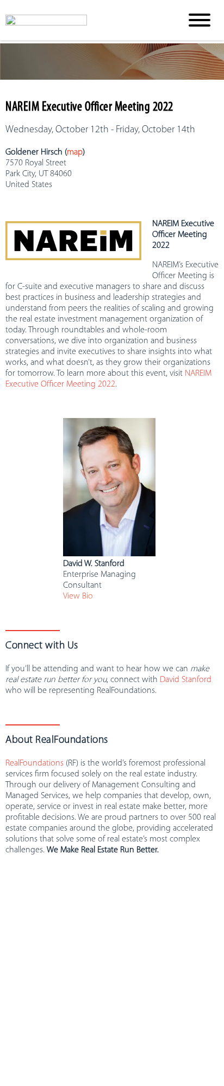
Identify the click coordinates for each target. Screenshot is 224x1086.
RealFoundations (34, 763)
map (75, 152)
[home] (84, 20)
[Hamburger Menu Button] (200, 20)
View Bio (78, 596)
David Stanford (185, 680)
